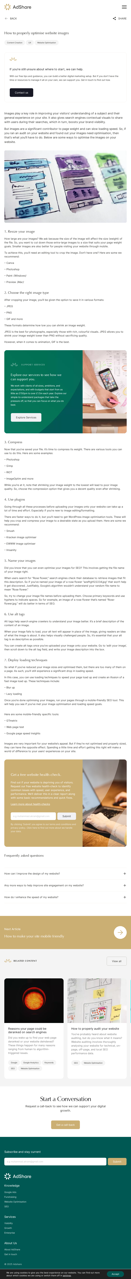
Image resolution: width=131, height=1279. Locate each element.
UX (29, 42)
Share (122, 18)
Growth (8, 1228)
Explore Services (26, 417)
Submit (66, 816)
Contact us (21, 92)
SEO (13, 1068)
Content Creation (14, 42)
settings (67, 1275)
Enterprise (9, 1232)
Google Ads (10, 1192)
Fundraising (10, 1197)
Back (13, 18)
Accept (115, 1274)
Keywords (49, 1062)
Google (14, 1062)
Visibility (8, 1223)
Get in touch (10, 1254)
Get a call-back (65, 1124)
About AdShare (12, 1249)
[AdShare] (17, 7)
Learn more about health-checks (30, 804)
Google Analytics (31, 1062)
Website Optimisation (46, 42)
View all (116, 961)
